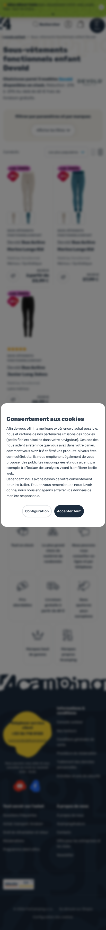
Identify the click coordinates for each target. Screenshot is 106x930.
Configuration (37, 511)
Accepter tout (69, 511)
